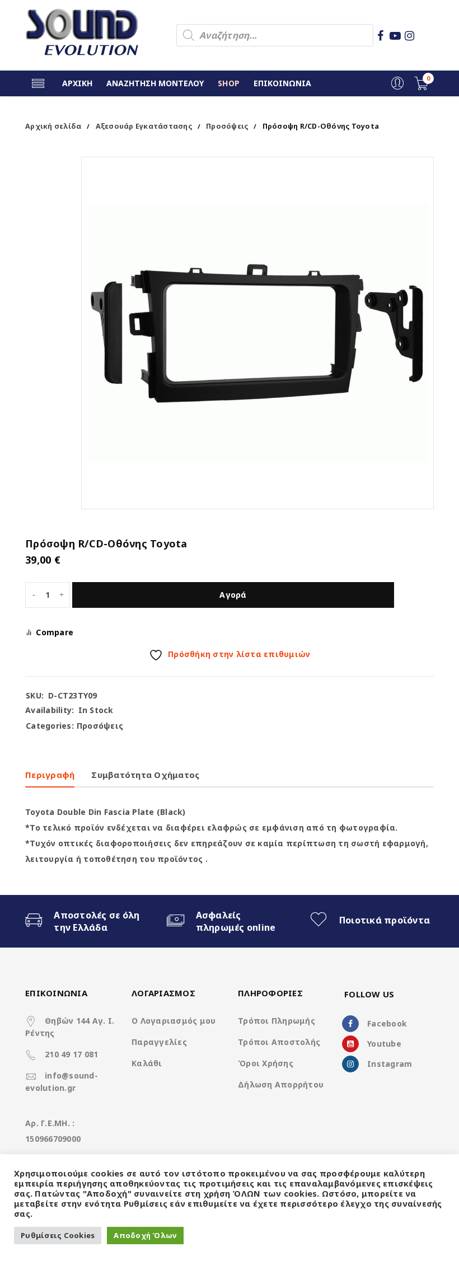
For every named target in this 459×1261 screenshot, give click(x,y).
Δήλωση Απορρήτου (281, 1084)
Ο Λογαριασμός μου (174, 1020)
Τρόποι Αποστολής (279, 1042)
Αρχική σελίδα (53, 126)
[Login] (397, 87)
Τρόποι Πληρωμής (276, 1020)
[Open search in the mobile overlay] (274, 35)
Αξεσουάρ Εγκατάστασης (144, 126)
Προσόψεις (227, 126)
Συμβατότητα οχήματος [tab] (145, 774)
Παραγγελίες (159, 1042)
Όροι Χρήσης (265, 1063)
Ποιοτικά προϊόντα (384, 920)
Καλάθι (147, 1063)
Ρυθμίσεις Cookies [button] (58, 1235)
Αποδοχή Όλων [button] (145, 1235)
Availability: (49, 710)
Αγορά (232, 594)
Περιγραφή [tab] (49, 774)
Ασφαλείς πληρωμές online (236, 921)
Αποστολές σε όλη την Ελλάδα (96, 921)
